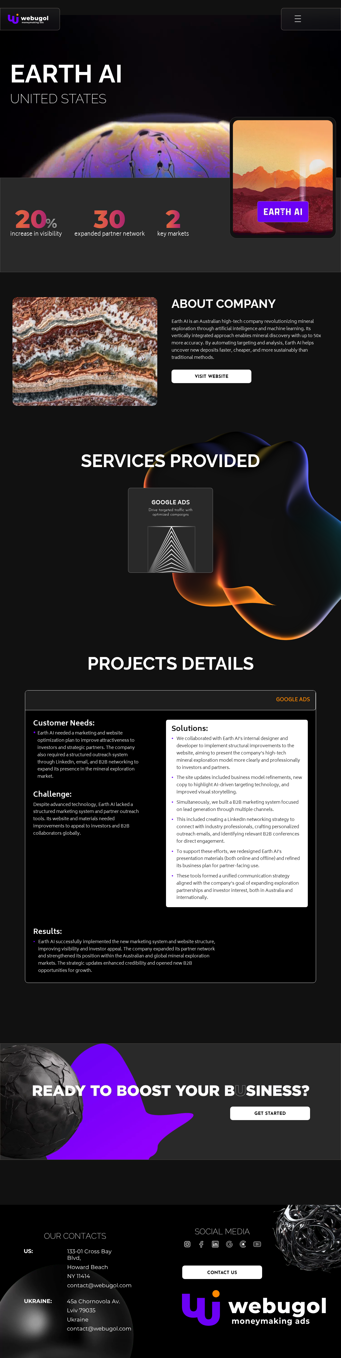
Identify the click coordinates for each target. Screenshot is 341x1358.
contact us (222, 1273)
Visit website (211, 377)
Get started (270, 1114)
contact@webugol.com (96, 1285)
